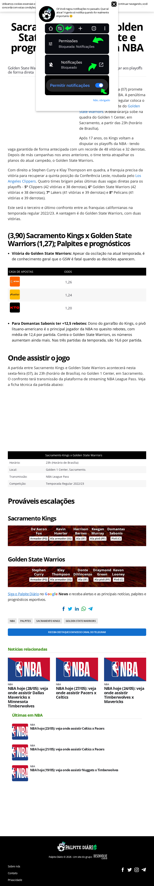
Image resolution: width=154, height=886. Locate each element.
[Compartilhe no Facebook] (64, 608)
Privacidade (15, 880)
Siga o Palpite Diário (23, 593)
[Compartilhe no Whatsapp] (84, 608)
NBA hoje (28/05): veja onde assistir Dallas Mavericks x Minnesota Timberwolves (28, 697)
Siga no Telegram (143, 869)
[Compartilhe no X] (70, 608)
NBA (12, 621)
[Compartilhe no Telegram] (90, 608)
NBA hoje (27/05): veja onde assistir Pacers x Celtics (76, 692)
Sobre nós (14, 866)
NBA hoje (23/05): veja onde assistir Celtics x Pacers (67, 728)
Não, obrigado (101, 100)
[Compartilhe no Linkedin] (77, 608)
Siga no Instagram (136, 869)
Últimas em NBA (27, 715)
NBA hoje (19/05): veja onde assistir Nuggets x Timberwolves (74, 770)
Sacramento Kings (48, 621)
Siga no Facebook (122, 869)
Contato (12, 873)
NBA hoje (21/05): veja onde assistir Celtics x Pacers (67, 749)
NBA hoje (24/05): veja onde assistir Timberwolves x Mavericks (124, 695)
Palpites (25, 621)
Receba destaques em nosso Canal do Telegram (77, 632)
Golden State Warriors (81, 621)
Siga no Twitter (129, 869)
